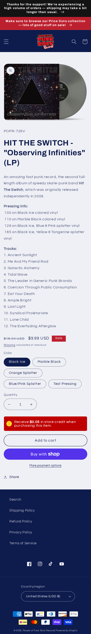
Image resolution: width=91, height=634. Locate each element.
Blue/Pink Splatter (25, 384)
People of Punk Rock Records (39, 631)
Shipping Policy (22, 510)
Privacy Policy (20, 532)
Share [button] (14, 477)
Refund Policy (20, 521)
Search (15, 499)
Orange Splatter (23, 373)
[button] (6, 41)
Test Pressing (65, 384)
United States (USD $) (43, 596)
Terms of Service (23, 543)
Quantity (10, 394)
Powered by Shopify (66, 631)
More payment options (45, 465)
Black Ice (17, 361)
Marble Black (49, 361)
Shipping (9, 345)
